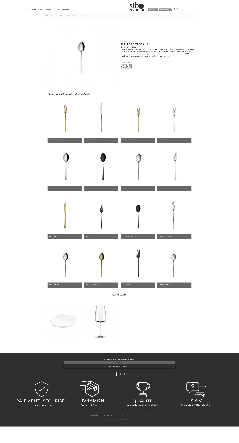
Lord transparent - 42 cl (90, 345)
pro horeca (153, 9)
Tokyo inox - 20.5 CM (165, 236)
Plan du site (107, 415)
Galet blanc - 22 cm (50, 345)
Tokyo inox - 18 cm (54, 284)
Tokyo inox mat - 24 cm (92, 140)
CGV (136, 415)
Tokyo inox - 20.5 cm (55, 188)
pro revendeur (165, 9)
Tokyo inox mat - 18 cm (165, 284)
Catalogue (94, 415)
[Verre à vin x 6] (100, 322)
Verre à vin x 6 (100, 347)
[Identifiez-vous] (178, 9)
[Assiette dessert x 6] (62, 322)
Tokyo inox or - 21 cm (55, 140)
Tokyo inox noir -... (91, 188)
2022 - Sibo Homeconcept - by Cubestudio (119, 419)
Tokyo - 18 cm (163, 140)
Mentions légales (123, 415)
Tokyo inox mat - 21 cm (128, 188)
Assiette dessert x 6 (62, 347)
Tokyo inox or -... (54, 236)
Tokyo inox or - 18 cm (128, 140)
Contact (145, 415)
